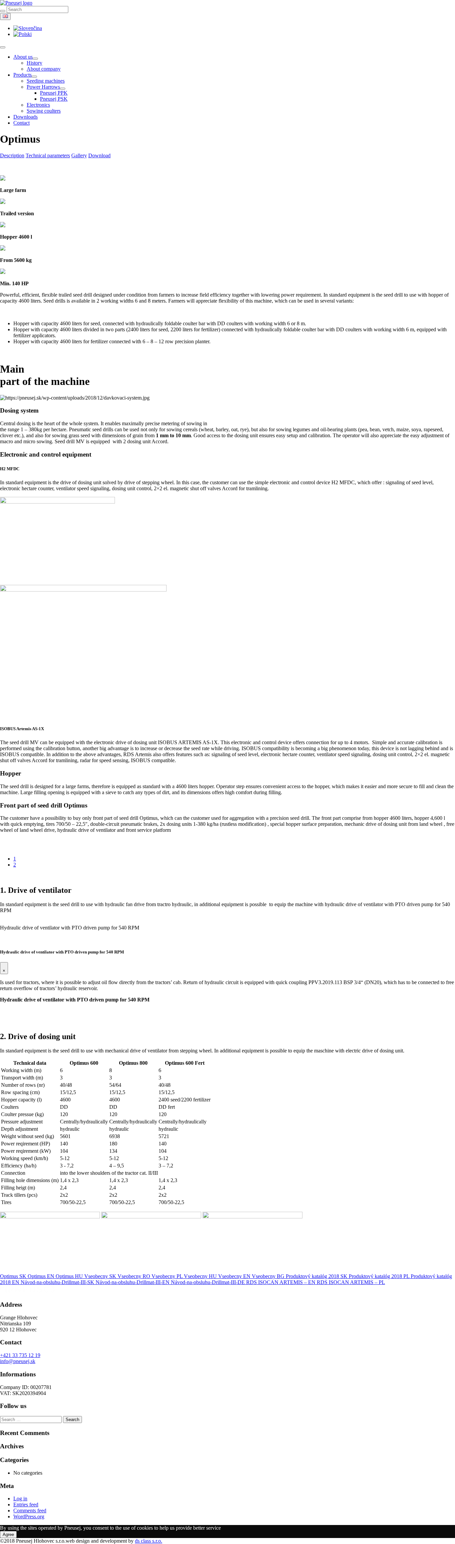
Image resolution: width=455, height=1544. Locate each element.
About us (23, 57)
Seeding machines (46, 81)
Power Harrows (43, 87)
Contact (21, 123)
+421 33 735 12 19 (20, 1355)
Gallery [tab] (79, 155)
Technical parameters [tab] (48, 155)
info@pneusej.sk (17, 1361)
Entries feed (25, 1504)
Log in (20, 1498)
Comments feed (29, 1510)
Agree (8, 1534)
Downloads (25, 117)
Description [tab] (12, 155)
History (34, 63)
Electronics (38, 105)
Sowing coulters (44, 111)
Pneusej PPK (54, 93)
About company (44, 69)
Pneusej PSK (54, 99)
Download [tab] (99, 155)
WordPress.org (28, 1516)
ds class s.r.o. (148, 1541)
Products (22, 75)
